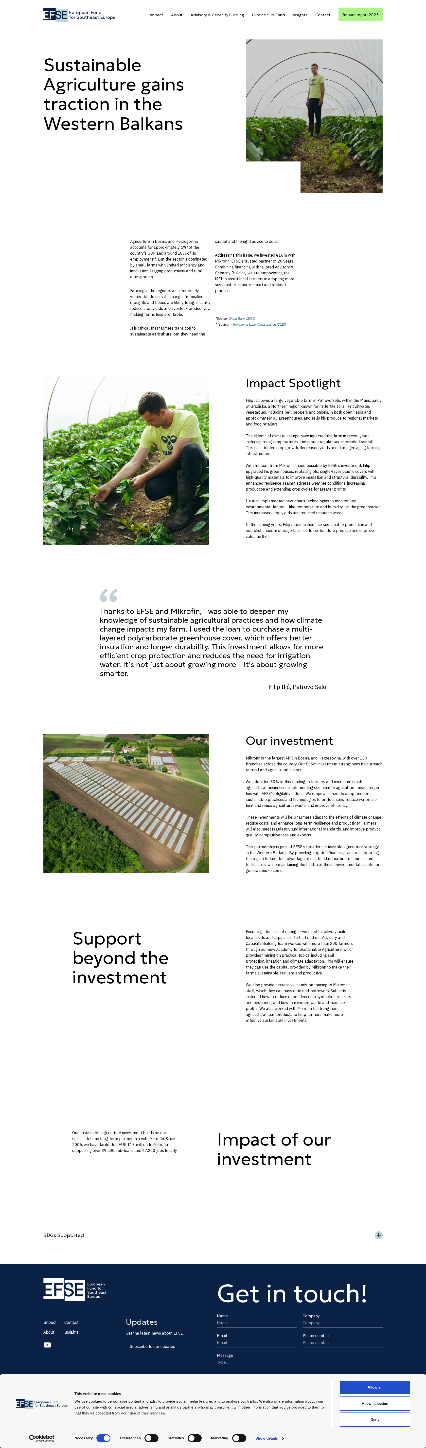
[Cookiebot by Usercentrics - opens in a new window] (41, 1438)
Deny (375, 1419)
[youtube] (47, 1345)
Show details (266, 1438)
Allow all (375, 1387)
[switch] (151, 1438)
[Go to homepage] (79, 15)
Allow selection (375, 1403)
